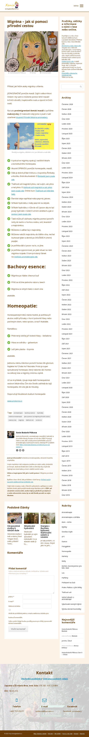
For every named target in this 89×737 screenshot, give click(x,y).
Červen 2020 (66, 412)
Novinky (82, 733)
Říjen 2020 (66, 392)
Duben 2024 (66, 207)
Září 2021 (65, 344)
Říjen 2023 (66, 236)
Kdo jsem (50, 733)
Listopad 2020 (67, 387)
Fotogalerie (66, 546)
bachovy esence (30, 413)
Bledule (64, 631)
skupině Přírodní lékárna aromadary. (32, 117)
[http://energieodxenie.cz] (11, 5)
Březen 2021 (66, 373)
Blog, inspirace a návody (40, 733)
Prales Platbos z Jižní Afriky (72, 587)
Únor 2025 (66, 163)
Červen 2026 (66, 109)
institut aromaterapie (15, 416)
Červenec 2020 (67, 407)
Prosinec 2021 (67, 329)
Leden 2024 (66, 221)
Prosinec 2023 (67, 226)
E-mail (11, 601)
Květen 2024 (66, 202)
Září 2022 (65, 290)
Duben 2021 (66, 368)
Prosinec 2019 (67, 441)
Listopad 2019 (67, 446)
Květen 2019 (66, 470)
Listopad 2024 (67, 177)
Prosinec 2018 (67, 475)
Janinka (64, 641)
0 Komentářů (46, 73)
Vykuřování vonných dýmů (71, 604)
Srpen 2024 (66, 192)
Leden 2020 (66, 436)
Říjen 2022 (66, 285)
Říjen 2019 (66, 451)
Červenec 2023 (67, 246)
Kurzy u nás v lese (67, 733)
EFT (63, 537)
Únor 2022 (66, 319)
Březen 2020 (66, 426)
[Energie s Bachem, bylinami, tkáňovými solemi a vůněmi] (48, 518)
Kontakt (76, 733)
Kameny (65, 556)
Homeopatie (66, 551)
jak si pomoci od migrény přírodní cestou (37, 416)
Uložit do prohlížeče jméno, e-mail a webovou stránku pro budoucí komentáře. (28, 615)
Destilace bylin (67, 532)
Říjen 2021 (66, 339)
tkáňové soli (29, 420)
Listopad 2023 (67, 231)
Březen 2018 (66, 490)
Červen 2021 (66, 358)
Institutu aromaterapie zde (25, 256)
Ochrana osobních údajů (55, 678)
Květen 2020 (66, 417)
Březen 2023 (66, 265)
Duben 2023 (66, 260)
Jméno (11, 597)
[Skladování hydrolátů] (31, 518)
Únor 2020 (66, 431)
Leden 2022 (66, 324)
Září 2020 (65, 397)
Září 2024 (65, 187)
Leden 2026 (66, 124)
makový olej (12, 420)
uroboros (39, 420)
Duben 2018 (66, 485)
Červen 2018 (66, 480)
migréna (21, 420)
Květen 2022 (66, 304)
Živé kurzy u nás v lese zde (71, 46)
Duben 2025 (66, 153)
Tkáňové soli (66, 592)
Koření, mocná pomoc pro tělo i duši (72, 567)
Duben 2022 (66, 309)
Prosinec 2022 (67, 280)
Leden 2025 (66, 168)
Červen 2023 (66, 251)
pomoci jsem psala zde (21, 214)
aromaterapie (18, 413)
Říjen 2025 (66, 138)
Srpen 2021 (66, 348)
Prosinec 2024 (67, 173)
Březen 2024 (66, 212)
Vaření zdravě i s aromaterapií (68, 598)
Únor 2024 (66, 216)
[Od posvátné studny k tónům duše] (14, 518)
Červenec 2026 (67, 104)
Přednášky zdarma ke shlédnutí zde (69, 74)
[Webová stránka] (20, 450)
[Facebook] (23, 450)
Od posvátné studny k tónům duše (13, 528)
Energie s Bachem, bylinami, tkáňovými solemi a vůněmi (46, 531)
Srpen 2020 (66, 402)
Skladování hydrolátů (29, 527)
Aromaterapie (67, 512)
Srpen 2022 (66, 295)
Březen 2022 (66, 314)
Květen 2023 (66, 256)
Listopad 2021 (67, 334)
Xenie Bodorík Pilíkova (18, 73)
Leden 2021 (66, 383)
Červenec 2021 (67, 353)
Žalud (70, 641)
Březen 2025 (66, 158)
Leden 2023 (66, 275)
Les (63, 573)
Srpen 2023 (66, 241)
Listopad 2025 (67, 134)
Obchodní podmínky (31, 678)
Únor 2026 (66, 119)
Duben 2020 (66, 422)
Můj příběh (58, 733)
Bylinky (64, 527)
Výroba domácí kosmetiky (71, 609)
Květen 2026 (66, 114)
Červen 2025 (66, 148)
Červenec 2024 (67, 197)
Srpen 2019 (66, 461)
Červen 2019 (66, 466)
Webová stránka (14, 606)
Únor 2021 (66, 378)
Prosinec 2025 (67, 129)
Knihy (64, 561)
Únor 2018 (66, 495)
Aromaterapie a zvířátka (71, 517)
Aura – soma (66, 522)
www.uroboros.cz (14, 401)
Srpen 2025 (66, 143)
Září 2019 (65, 456)
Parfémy (65, 578)
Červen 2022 (66, 300)
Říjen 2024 (66, 182)
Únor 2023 (66, 270)
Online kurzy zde (68, 61)
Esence (64, 541)
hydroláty (40, 413)
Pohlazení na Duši (68, 582)
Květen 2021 (66, 363)
